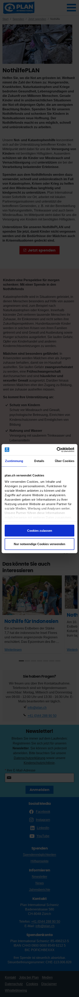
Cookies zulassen (39, 530)
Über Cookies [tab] (64, 461)
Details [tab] (39, 461)
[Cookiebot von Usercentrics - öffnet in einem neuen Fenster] (56, 449)
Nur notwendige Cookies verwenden (39, 544)
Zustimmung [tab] (14, 461)
